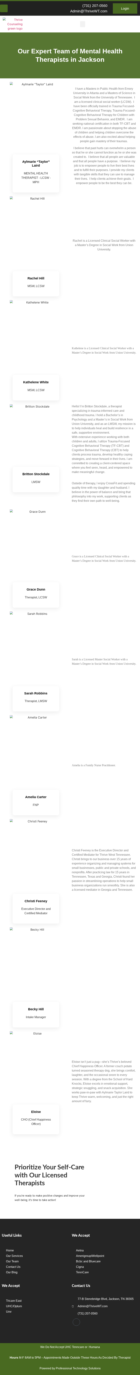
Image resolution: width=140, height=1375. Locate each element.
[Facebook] (4, 8)
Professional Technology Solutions (78, 1368)
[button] (82, 24)
